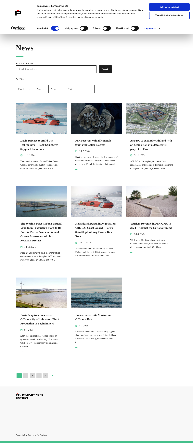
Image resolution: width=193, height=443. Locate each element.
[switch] (84, 28)
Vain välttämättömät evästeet (169, 15)
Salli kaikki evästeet (169, 7)
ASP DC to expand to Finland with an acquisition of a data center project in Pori (151, 145)
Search (105, 69)
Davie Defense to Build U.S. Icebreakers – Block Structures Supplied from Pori (39, 145)
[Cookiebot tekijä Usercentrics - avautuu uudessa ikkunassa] (18, 28)
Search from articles (24, 63)
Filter (22, 79)
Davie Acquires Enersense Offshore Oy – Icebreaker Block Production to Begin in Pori (39, 319)
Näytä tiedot (150, 28)
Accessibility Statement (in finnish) (31, 435)
